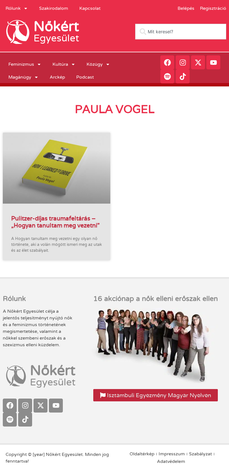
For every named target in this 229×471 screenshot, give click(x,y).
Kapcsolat (90, 8)
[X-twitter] (198, 62)
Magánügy (19, 77)
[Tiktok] (183, 76)
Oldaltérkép (142, 454)
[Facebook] (167, 62)
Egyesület (56, 38)
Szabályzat (200, 454)
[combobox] (180, 31)
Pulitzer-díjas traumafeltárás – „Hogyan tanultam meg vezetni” (55, 222)
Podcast (85, 77)
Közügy (95, 64)
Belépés (186, 8)
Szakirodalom (53, 8)
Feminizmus (21, 64)
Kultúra (60, 64)
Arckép (57, 77)
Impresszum (172, 454)
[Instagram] (183, 62)
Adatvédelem (171, 461)
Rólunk (13, 8)
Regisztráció (213, 8)
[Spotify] (167, 76)
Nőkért (56, 26)
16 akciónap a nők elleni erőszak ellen (155, 299)
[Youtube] (213, 62)
